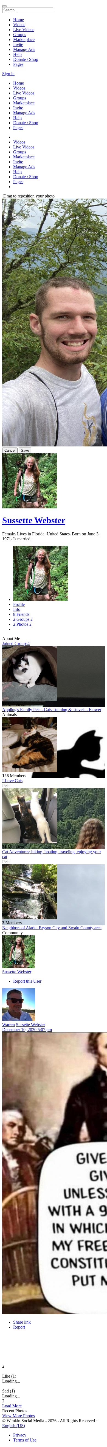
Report (19, 1327)
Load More (12, 1405)
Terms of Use (24, 1440)
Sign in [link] (8, 73)
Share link (22, 1322)
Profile (19, 604)
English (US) (13, 1425)
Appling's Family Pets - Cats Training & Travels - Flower (51, 709)
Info (16, 609)
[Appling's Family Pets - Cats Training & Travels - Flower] (53, 674)
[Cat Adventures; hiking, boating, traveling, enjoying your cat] (53, 816)
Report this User (27, 981)
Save (25, 450)
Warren (8, 1024)
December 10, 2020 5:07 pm (27, 1029)
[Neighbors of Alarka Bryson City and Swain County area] (53, 892)
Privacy (19, 1435)
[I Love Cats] (53, 745)
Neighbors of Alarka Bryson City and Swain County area (52, 927)
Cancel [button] (9, 450)
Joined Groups (16, 643)
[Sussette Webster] (53, 952)
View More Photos (18, 1415)
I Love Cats (12, 780)
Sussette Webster (33, 520)
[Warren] (53, 1005)
